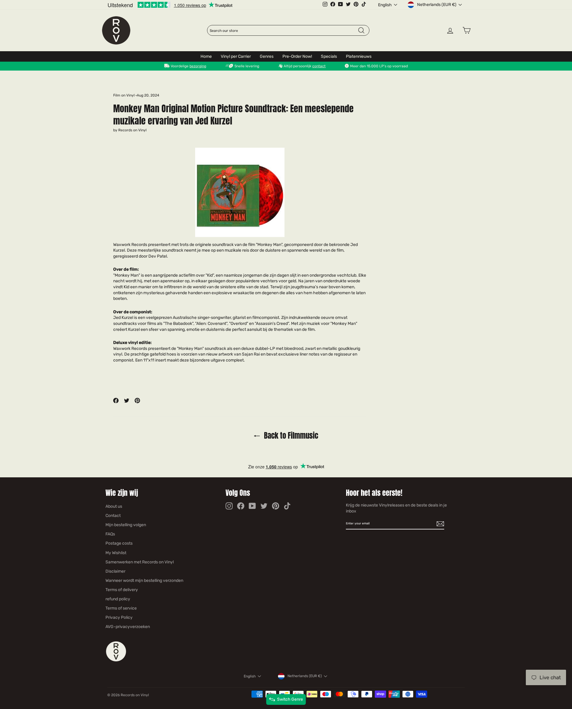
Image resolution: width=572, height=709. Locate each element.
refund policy (117, 599)
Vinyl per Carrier (236, 56)
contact (319, 66)
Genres (266, 56)
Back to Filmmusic (290, 435)
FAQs (110, 534)
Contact (113, 515)
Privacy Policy (119, 617)
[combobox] (284, 31)
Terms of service (121, 608)
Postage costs (119, 543)
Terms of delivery (121, 589)
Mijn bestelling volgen (125, 524)
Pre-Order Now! (297, 56)
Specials (329, 56)
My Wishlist (115, 552)
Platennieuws (359, 56)
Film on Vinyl (124, 95)
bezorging (197, 66)
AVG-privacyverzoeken (127, 626)
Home (206, 56)
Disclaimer (115, 571)
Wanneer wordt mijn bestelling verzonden (144, 580)
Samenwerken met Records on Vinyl (139, 562)
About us (113, 506)
